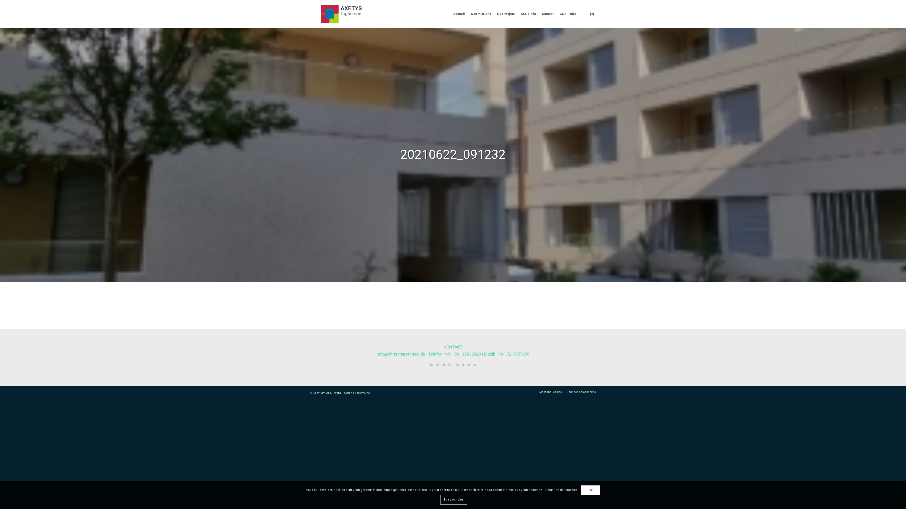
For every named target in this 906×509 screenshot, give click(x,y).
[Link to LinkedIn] (592, 13)
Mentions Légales (550, 392)
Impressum (467, 364)
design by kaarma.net (357, 392)
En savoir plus (454, 499)
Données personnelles (581, 392)
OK (591, 490)
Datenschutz (440, 364)
